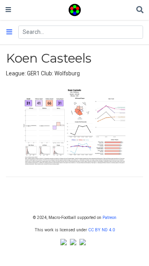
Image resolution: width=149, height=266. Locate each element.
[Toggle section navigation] (9, 32)
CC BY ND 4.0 (101, 230)
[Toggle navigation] (8, 10)
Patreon (109, 217)
